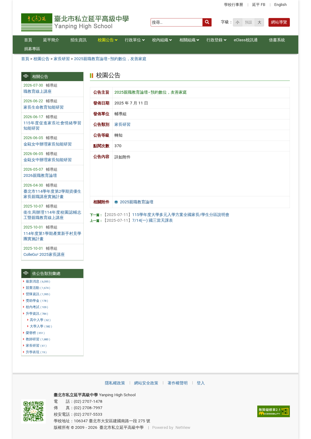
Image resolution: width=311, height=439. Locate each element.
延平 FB (258, 4)
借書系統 (277, 39)
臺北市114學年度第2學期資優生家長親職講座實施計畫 (52, 194)
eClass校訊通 (246, 39)
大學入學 (41, 326)
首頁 (28, 39)
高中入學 (40, 320)
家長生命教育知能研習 (43, 107)
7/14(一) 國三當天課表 (138, 220)
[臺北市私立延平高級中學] (75, 22)
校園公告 (106, 39)
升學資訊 (37, 314)
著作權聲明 (178, 383)
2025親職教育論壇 (136, 201)
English (280, 4)
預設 (248, 22)
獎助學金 (37, 301)
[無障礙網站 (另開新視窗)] (273, 411)
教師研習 (38, 339)
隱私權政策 (115, 383)
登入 (201, 383)
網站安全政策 (146, 383)
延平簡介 (51, 39)
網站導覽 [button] (279, 22)
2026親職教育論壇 (40, 175)
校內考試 (37, 307)
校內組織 (160, 39)
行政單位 (133, 39)
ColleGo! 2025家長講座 (44, 254)
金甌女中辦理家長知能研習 (47, 144)
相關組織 (187, 39)
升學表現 (36, 352)
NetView (182, 427)
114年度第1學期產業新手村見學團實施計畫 (52, 236)
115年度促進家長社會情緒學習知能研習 (52, 125)
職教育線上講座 (37, 91)
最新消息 (38, 281)
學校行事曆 (233, 4)
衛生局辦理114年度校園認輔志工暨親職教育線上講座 (52, 215)
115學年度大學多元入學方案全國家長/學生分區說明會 (166, 214)
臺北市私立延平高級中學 (120, 427)
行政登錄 (214, 39)
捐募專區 (32, 48)
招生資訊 (78, 39)
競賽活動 (38, 288)
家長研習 (36, 345)
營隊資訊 (38, 294)
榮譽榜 (35, 333)
